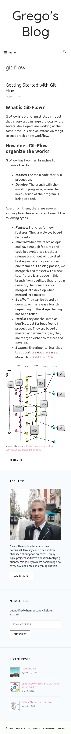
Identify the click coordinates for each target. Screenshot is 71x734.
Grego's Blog (35, 23)
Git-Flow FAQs (43, 357)
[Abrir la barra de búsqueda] (64, 51)
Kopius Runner (29, 668)
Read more (16, 460)
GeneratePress (56, 728)
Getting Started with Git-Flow (37, 702)
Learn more (21, 575)
